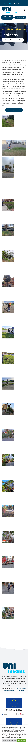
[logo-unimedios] (10, 7)
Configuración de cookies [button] (9, 740)
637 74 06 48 (16, 3)
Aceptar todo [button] (21, 740)
